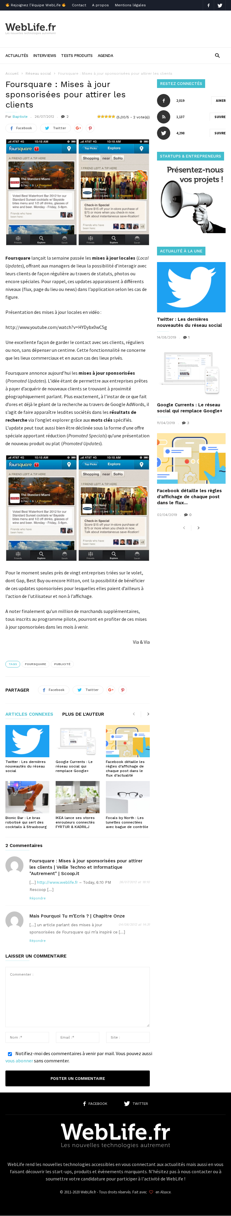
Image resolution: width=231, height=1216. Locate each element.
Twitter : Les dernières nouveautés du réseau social (25, 766)
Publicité (62, 664)
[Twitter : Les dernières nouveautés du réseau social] (27, 741)
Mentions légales (130, 5)
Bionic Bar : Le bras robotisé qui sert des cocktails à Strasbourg (26, 822)
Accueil (12, 73)
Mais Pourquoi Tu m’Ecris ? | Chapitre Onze (77, 916)
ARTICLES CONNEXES (29, 714)
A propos (100, 5)
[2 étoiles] (102, 116)
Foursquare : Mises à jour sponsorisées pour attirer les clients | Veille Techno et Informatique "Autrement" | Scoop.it (86, 867)
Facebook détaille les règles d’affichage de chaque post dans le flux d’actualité (125, 768)
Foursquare (35, 664)
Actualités (16, 55)
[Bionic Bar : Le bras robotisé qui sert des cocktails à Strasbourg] (27, 797)
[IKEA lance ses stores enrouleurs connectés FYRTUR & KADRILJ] (78, 797)
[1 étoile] (99, 116)
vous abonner (19, 1061)
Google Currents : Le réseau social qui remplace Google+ (74, 766)
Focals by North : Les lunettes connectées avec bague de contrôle (127, 822)
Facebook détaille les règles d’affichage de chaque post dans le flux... (189, 496)
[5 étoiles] (113, 116)
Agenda (105, 55)
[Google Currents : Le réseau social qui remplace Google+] (78, 741)
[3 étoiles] (106, 116)
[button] (217, 55)
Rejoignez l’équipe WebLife (36, 5)
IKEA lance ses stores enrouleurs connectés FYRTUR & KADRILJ (75, 822)
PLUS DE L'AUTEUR (83, 714)
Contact (79, 5)
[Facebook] (208, 5)
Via (136, 642)
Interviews (44, 55)
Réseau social (38, 73)
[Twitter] (220, 5)
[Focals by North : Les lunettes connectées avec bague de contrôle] (128, 797)
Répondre (37, 898)
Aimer (221, 100)
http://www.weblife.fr (57, 882)
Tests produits (76, 55)
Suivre (220, 117)
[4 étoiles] (110, 116)
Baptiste (20, 116)
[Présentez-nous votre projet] (191, 231)
